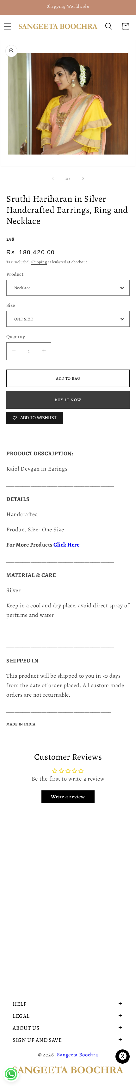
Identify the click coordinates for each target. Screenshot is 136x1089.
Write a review (68, 796)
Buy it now (68, 399)
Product (14, 274)
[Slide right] (83, 179)
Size (10, 305)
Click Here (66, 544)
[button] (108, 26)
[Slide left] (53, 179)
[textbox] (68, 468)
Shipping (39, 261)
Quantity (15, 336)
